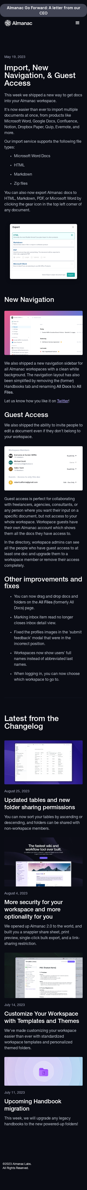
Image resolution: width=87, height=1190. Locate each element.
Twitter (62, 401)
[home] (18, 23)
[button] (77, 22)
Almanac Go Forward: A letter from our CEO (43, 10)
